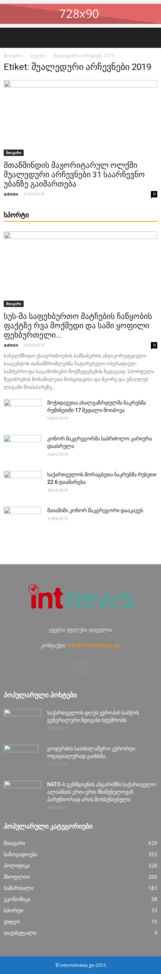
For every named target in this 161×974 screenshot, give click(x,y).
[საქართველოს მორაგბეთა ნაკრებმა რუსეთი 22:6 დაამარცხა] (22, 484)
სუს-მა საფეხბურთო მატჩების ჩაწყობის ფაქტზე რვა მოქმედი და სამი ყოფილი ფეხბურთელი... (78, 325)
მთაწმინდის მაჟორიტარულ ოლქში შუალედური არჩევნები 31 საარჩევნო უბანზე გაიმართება (74, 174)
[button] (150, 38)
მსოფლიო (17, 876)
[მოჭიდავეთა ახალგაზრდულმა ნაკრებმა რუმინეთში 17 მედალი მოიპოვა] (22, 412)
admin (11, 194)
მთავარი (13, 55)
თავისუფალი (20, 932)
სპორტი (13, 910)
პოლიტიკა (17, 865)
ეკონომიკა (17, 899)
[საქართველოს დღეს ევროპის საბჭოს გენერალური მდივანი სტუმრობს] (22, 722)
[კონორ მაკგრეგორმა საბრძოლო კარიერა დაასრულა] (22, 448)
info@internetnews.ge (93, 645)
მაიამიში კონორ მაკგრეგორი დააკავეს (95, 510)
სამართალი (18, 887)
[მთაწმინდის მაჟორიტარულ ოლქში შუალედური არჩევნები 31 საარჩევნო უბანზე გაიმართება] (80, 118)
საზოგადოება (20, 854)
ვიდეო (12, 921)
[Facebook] (80, 666)
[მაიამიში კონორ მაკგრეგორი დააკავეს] (22, 520)
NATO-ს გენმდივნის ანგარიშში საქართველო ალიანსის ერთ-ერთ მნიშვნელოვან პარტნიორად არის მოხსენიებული (101, 791)
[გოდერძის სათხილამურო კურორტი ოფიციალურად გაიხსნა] (21, 758)
